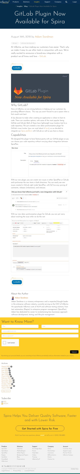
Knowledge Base (37, 448)
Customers (51, 453)
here (47, 128)
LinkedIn (16, 68)
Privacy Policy (17, 470)
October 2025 (6, 384)
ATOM (6, 403)
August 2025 (5, 388)
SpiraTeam (5, 451)
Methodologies (21, 451)
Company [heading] (51, 446)
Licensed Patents (29, 470)
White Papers (21, 453)
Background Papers (22, 455)
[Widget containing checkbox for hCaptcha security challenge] (16, 342)
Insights (37, 2)
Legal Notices (6, 470)
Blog (26, 6)
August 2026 (5, 366)
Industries (19, 448)
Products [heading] (4, 446)
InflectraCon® (36, 459)
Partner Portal (67, 453)
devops (15, 43)
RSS (5, 402)
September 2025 (6, 386)
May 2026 (4, 372)
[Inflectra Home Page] (5, 2)
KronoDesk (5, 459)
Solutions (26, 2)
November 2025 (6, 382)
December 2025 (6, 380)
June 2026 (4, 370)
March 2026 (5, 376)
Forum (34, 451)
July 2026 (4, 368)
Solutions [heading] (20, 446)
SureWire (4, 457)
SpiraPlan (4, 453)
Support (47, 2)
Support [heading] (34, 446)
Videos (34, 455)
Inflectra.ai (5, 461)
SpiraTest (4, 448)
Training (34, 457)
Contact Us (51, 459)
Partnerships (51, 451)
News (49, 448)
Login (75, 2)
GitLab (43, 56)
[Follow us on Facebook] (4, 466)
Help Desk (35, 453)
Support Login (67, 451)
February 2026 (6, 378)
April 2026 (4, 374)
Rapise (3, 455)
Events (50, 457)
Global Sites (74, 469)
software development (27, 43)
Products (16, 2)
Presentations (21, 459)
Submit (74, 352)
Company (58, 2)
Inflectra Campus (68, 455)
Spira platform (26, 131)
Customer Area (67, 448)
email (42, 435)
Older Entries (6, 391)
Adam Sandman (44, 37)
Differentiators (52, 455)
